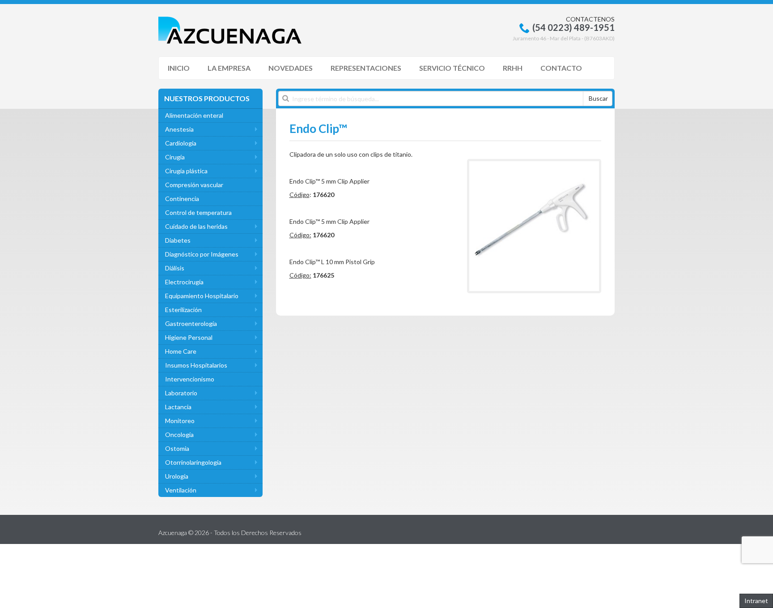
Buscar (598, 98)
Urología (176, 476)
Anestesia (179, 129)
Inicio (179, 68)
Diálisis (174, 268)
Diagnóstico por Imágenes (201, 254)
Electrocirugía (184, 282)
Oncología (179, 434)
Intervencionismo (189, 379)
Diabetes (178, 240)
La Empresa (229, 68)
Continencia (182, 198)
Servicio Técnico (452, 68)
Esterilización (183, 309)
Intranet (756, 600)
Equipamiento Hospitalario (201, 296)
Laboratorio (181, 393)
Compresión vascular (194, 184)
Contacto (561, 68)
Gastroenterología (191, 323)
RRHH (512, 68)
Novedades (290, 68)
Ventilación (180, 490)
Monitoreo (180, 420)
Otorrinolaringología (193, 462)
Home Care (180, 351)
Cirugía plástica (186, 171)
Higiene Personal (188, 337)
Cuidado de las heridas (196, 226)
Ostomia (177, 448)
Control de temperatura (198, 212)
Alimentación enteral (194, 115)
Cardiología (180, 143)
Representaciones (366, 68)
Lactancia (178, 407)
